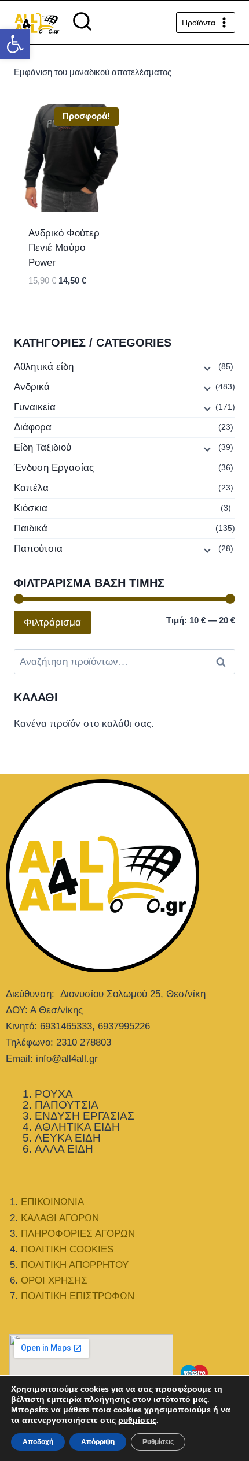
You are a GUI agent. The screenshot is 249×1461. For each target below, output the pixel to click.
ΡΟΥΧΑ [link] (54, 1094)
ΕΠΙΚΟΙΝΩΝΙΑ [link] (52, 1201)
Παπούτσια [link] (38, 548)
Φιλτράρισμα (52, 622)
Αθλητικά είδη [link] (44, 366)
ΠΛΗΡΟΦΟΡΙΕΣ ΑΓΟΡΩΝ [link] (78, 1233)
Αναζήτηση (224, 662)
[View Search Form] (82, 22)
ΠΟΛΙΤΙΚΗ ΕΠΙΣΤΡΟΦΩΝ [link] (77, 1296)
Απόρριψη (98, 1442)
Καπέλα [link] (31, 487)
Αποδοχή (38, 1442)
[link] (15, 44)
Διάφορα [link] (33, 427)
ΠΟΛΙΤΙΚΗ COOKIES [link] (67, 1249)
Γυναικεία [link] (35, 407)
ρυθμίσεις (137, 1420)
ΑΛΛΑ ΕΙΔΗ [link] (64, 1149)
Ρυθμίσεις (158, 1442)
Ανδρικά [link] (32, 386)
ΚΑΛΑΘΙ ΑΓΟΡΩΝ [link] (60, 1218)
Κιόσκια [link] (30, 508)
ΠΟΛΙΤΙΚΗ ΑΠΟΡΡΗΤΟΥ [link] (75, 1264)
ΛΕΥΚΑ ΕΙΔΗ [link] (68, 1138)
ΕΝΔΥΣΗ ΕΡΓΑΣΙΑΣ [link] (84, 1116)
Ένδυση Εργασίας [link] (54, 467)
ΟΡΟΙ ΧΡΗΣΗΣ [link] (54, 1280)
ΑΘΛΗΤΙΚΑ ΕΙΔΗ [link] (77, 1127)
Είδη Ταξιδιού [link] (42, 447)
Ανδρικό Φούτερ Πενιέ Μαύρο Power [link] (64, 248)
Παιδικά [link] (30, 528)
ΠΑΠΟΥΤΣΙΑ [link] (66, 1105)
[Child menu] (206, 367)
